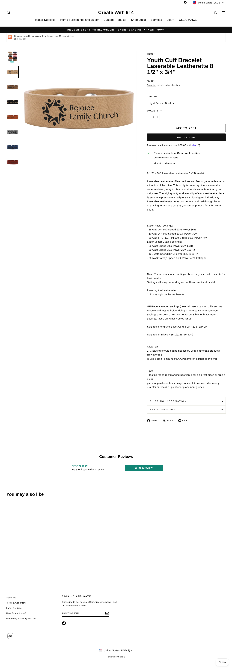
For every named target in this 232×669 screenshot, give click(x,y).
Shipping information (168, 401)
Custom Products (115, 19)
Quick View (32, 553)
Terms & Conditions (16, 603)
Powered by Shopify (116, 657)
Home (150, 54)
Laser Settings (14, 608)
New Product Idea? (16, 613)
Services (156, 19)
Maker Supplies (45, 19)
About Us (11, 597)
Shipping (151, 85)
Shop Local (138, 19)
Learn (170, 19)
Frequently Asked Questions (21, 618)
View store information (164, 163)
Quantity (154, 111)
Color (152, 96)
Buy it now (186, 137)
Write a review (143, 467)
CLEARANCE (188, 19)
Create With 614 (116, 12)
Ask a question (162, 409)
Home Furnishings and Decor (79, 19)
